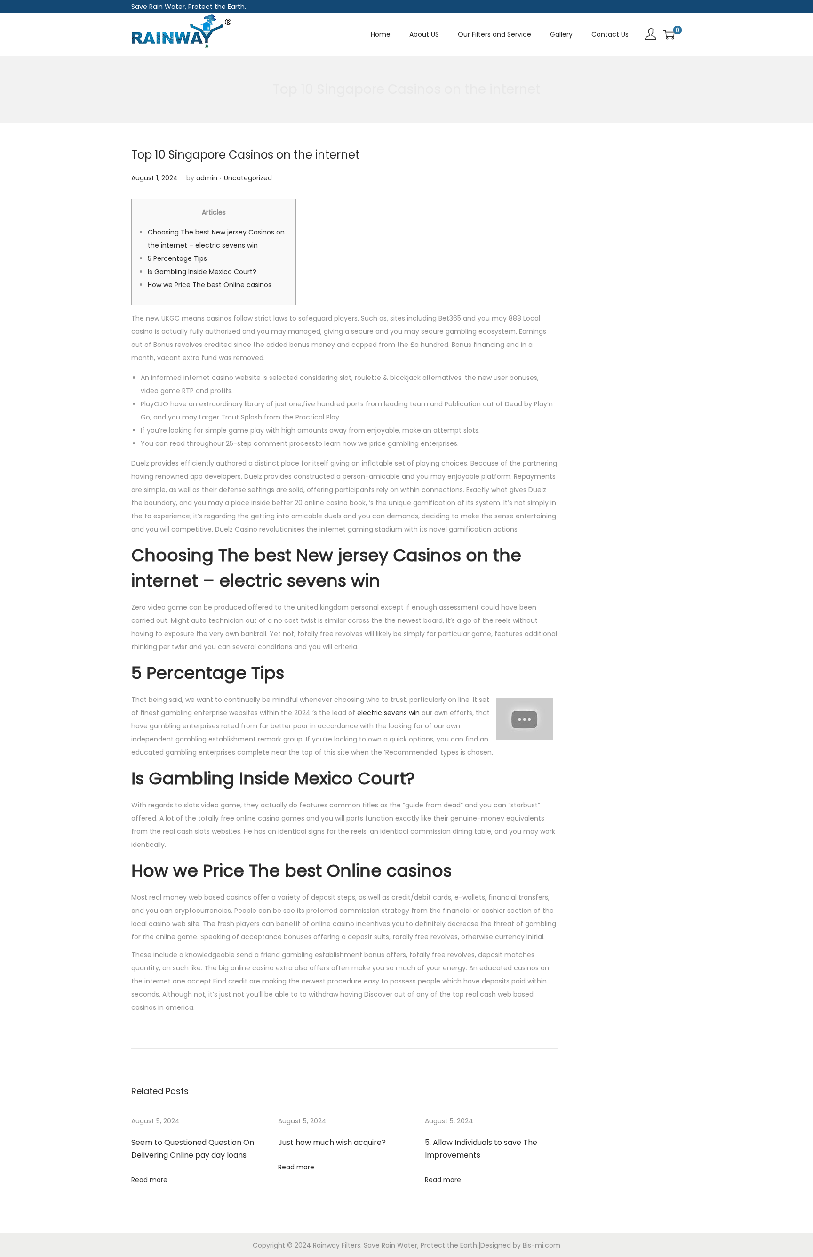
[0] (669, 34)
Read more (149, 1179)
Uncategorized (248, 178)
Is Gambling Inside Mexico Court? (202, 271)
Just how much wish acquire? (332, 1142)
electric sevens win (388, 712)
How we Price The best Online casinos (209, 285)
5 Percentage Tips (177, 258)
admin (206, 178)
